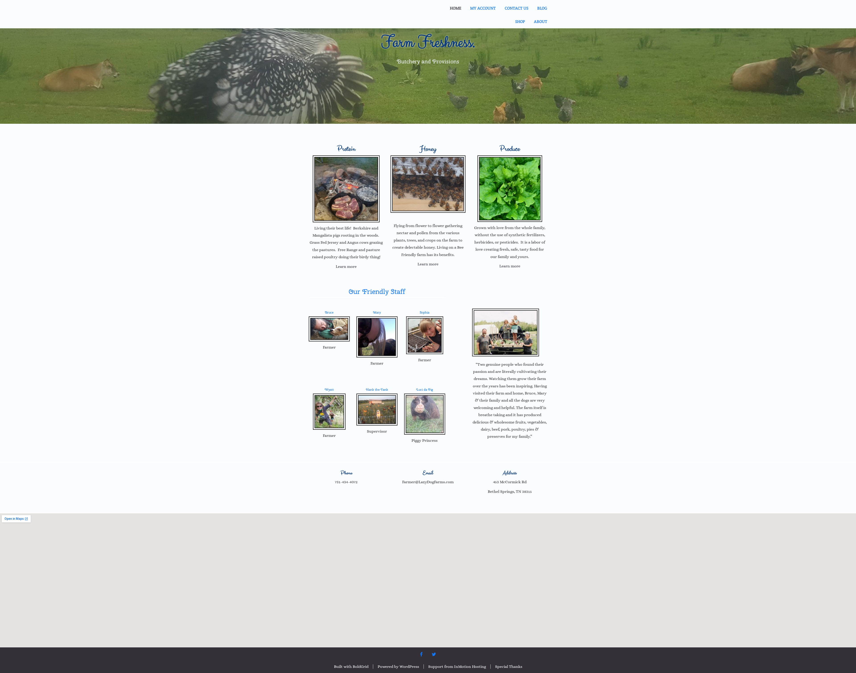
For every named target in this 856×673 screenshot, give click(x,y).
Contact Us (516, 8)
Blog (542, 8)
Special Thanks (508, 666)
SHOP (520, 21)
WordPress (409, 666)
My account (483, 8)
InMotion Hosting (470, 666)
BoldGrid (360, 666)
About (540, 21)
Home (455, 8)
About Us (510, 449)
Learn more (346, 266)
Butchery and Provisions (428, 61)
